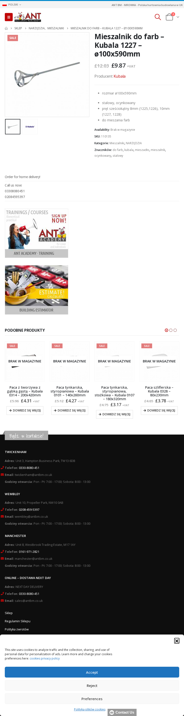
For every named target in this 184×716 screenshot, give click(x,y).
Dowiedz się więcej (27, 410)
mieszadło (142, 150)
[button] (176, 640)
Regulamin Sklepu (17, 621)
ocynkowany (102, 156)
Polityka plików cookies (89, 709)
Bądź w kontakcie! (26, 436)
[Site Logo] (28, 17)
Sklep (9, 613)
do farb (118, 150)
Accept (92, 672)
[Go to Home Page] (6, 28)
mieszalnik (158, 150)
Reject (92, 685)
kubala (128, 150)
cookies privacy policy (45, 658)
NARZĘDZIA (134, 143)
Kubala (120, 76)
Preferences (92, 698)
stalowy (118, 156)
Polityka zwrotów (17, 629)
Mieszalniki (116, 143)
